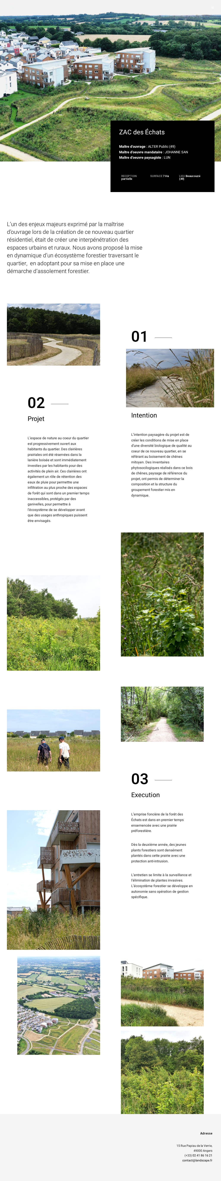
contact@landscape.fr (197, 1160)
